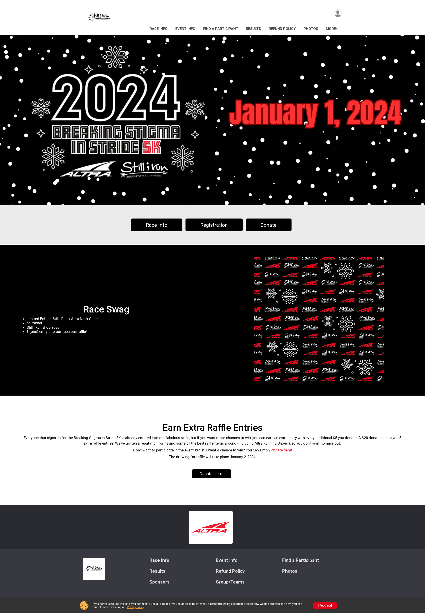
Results (253, 29)
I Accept (325, 605)
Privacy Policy (135, 607)
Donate (268, 225)
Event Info (185, 29)
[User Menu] (338, 13)
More (331, 29)
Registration (214, 225)
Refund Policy (282, 29)
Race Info (159, 29)
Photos (310, 29)
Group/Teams (230, 582)
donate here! (281, 450)
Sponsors (159, 582)
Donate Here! (211, 473)
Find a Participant (220, 29)
